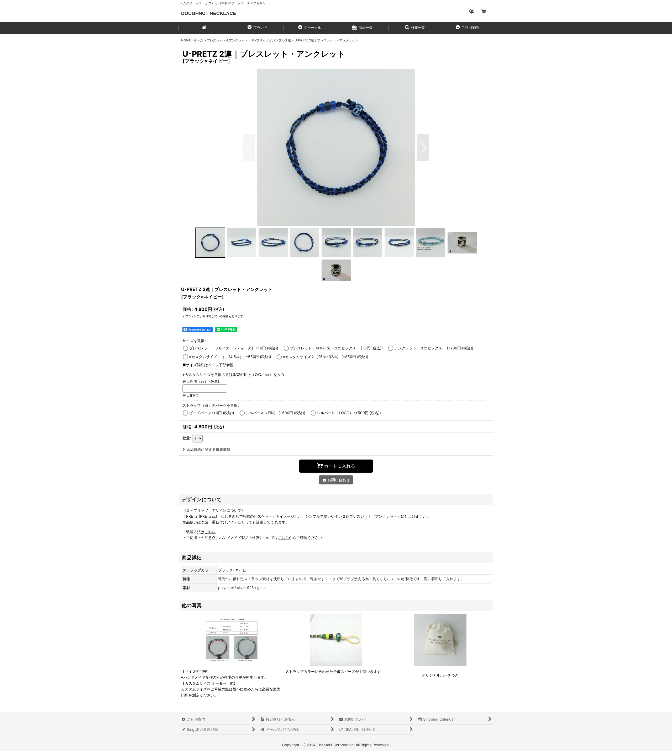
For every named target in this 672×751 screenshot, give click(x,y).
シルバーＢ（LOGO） (349, 412)
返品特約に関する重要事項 (208, 449)
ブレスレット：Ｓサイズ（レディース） (233, 348)
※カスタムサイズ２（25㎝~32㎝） (325, 356)
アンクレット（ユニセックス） (433, 348)
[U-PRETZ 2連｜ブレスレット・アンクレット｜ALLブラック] (336, 147)
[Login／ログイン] (471, 11)
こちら (283, 537)
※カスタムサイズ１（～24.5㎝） (230, 356)
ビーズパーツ (211, 412)
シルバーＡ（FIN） (275, 412)
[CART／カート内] (483, 11)
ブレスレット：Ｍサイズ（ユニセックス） (336, 348)
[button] (257, 28)
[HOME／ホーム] (204, 28)
